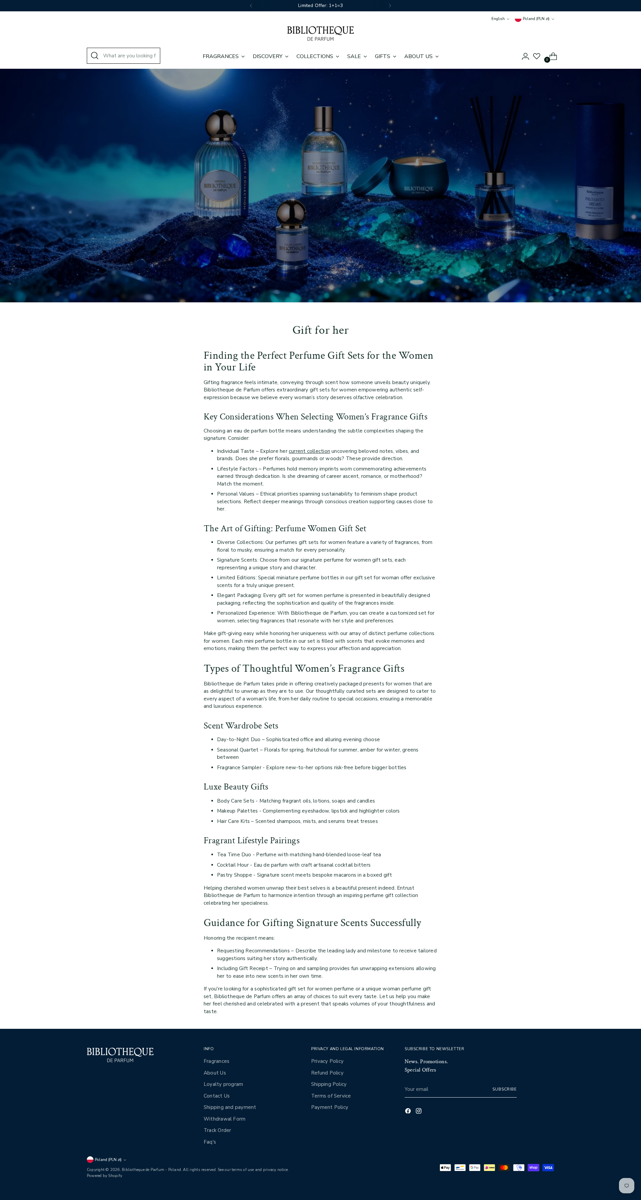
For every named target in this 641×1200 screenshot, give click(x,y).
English (498, 18)
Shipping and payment (230, 1107)
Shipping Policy (329, 1084)
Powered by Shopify (104, 1175)
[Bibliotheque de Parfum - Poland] (320, 33)
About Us (215, 1073)
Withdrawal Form (224, 1119)
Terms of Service (331, 1096)
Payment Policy (329, 1107)
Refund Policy (327, 1073)
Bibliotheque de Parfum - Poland (151, 1169)
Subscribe (504, 1089)
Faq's (210, 1142)
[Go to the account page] (522, 56)
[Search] (95, 56)
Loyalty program (223, 1084)
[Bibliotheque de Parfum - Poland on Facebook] (409, 1112)
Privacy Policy (327, 1061)
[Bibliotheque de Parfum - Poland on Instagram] (419, 1112)
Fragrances (216, 1061)
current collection (309, 451)
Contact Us (217, 1096)
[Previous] (251, 5)
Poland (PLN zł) (536, 18)
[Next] (390, 5)
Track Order (217, 1130)
